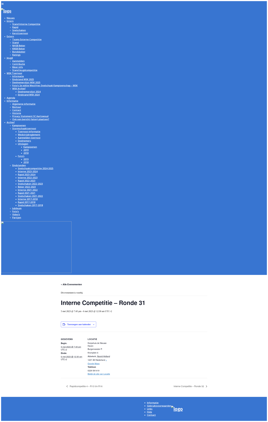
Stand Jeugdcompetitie (24, 70)
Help (149, 411)
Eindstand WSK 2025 (23, 79)
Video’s (16, 214)
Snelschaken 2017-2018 (30, 205)
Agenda (11, 97)
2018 (25, 153)
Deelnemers (24, 140)
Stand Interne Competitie (26, 24)
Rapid (15, 27)
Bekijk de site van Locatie (99, 373)
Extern (10, 36)
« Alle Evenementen (71, 284)
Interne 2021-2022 (28, 189)
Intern (10, 21)
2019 (25, 150)
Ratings (16, 54)
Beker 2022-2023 (27, 186)
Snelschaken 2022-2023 (30, 183)
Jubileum (16, 208)
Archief (11, 122)
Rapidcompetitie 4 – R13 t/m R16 (85, 386)
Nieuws (11, 18)
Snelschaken (19, 30)
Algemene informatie (23, 104)
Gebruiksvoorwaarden (159, 405)
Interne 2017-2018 (28, 199)
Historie (16, 113)
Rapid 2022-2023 (26, 180)
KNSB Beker (18, 48)
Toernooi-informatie (29, 131)
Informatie (18, 76)
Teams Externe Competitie (27, 39)
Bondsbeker (18, 51)
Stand (15, 42)
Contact (16, 110)
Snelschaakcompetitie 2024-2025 (35, 168)
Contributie (18, 64)
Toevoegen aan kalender (79, 324)
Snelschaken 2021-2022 (30, 196)
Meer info (17, 67)
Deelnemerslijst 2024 (29, 91)
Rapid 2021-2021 (26, 193)
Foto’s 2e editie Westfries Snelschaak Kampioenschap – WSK (45, 85)
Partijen (16, 217)
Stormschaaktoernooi (24, 128)
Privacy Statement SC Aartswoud (30, 116)
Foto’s (21, 156)
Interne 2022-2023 (28, 177)
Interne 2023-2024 (28, 171)
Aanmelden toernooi (29, 137)
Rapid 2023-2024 (26, 174)
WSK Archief (19, 88)
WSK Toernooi (14, 73)
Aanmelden (18, 61)
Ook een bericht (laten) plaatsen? (30, 119)
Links (149, 408)
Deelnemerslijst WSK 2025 (26, 82)
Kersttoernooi (20, 33)
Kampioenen (19, 125)
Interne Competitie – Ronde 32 (189, 386)
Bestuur (16, 107)
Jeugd (10, 57)
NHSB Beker (18, 45)
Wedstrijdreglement (29, 134)
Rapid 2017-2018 (26, 202)
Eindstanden (19, 165)
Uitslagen (23, 143)
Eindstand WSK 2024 (29, 94)
